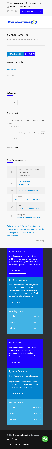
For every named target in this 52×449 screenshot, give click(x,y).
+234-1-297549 (24, 184)
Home (9, 39)
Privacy (10, 444)
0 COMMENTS (30, 54)
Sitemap (25, 444)
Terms (17, 444)
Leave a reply (12, 69)
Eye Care (12, 102)
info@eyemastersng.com (28, 190)
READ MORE (16, 271)
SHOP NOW (16, 302)
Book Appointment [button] (30, 11)
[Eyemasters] (24, 22)
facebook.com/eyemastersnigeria (28, 199)
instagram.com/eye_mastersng (29, 217)
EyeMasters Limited (20, 435)
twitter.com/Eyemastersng (29, 208)
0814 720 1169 (24, 181)
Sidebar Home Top (16, 61)
